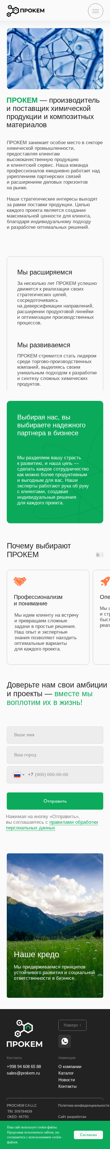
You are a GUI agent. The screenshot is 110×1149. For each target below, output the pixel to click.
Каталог (66, 1073)
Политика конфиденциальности (83, 1106)
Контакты (67, 1086)
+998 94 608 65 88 (24, 1066)
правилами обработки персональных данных (52, 825)
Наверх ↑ (73, 1025)
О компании (69, 1066)
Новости (66, 1080)
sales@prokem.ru (23, 1073)
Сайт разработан (72, 1117)
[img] (25, 11)
